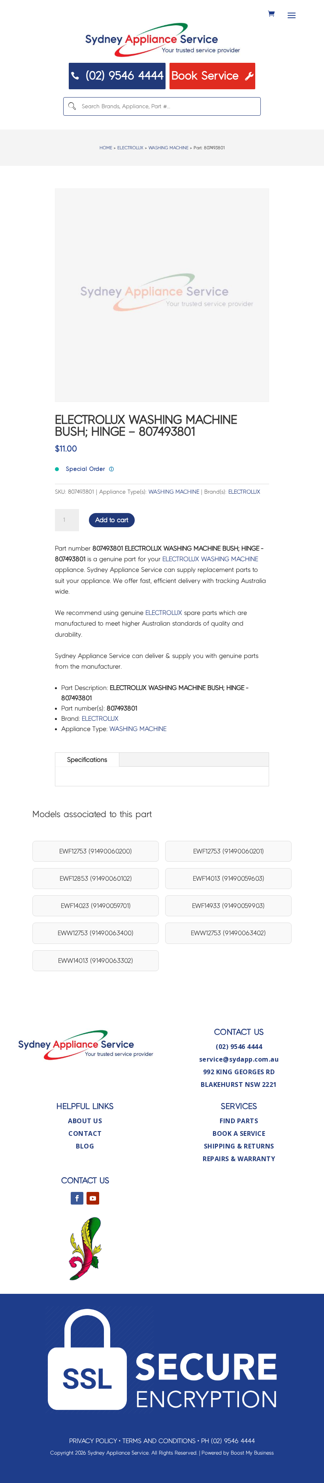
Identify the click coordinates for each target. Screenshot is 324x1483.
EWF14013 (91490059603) (228, 878)
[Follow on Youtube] (93, 1198)
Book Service (212, 76)
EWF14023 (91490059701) (96, 905)
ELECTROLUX (130, 147)
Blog (85, 1146)
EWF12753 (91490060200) (95, 851)
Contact (85, 1133)
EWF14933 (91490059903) (228, 905)
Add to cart (111, 520)
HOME (106, 147)
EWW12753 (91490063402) (228, 933)
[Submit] (72, 106)
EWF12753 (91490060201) (228, 851)
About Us (85, 1120)
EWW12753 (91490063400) (96, 933)
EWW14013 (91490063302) (95, 960)
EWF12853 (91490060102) (96, 878)
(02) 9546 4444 (117, 76)
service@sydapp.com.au (239, 1059)
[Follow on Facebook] (77, 1198)
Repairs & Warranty (239, 1158)
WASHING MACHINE (168, 147)
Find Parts (239, 1120)
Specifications (87, 759)
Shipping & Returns (239, 1146)
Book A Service (239, 1133)
